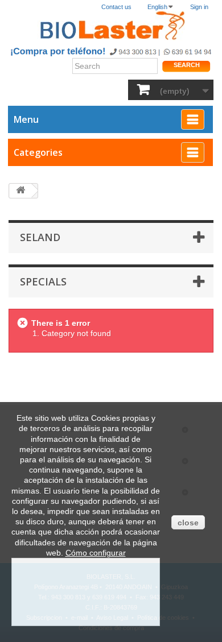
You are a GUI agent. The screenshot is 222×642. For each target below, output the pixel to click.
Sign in (199, 6)
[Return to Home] (20, 191)
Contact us (116, 6)
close (188, 522)
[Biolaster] (111, 25)
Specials (43, 281)
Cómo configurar (95, 552)
